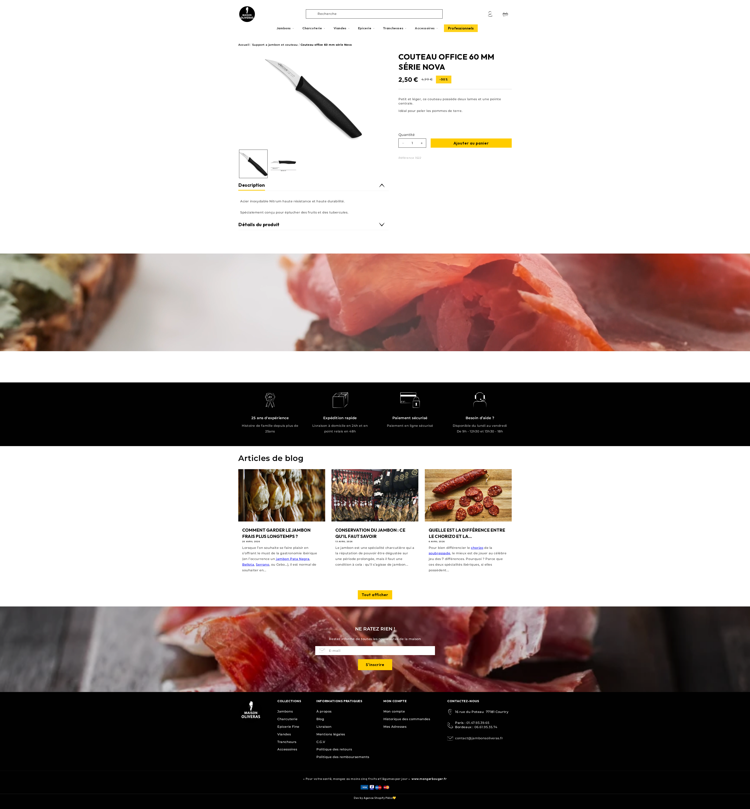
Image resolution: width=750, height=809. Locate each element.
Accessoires (287, 749)
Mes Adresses (394, 727)
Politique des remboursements (342, 757)
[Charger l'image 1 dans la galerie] (253, 164)
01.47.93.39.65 (477, 723)
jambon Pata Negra (292, 559)
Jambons (285, 711)
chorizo (477, 548)
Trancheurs (286, 742)
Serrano (262, 564)
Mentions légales (330, 734)
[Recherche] (312, 14)
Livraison (323, 727)
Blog (320, 719)
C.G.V (320, 742)
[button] (285, 28)
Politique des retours (334, 749)
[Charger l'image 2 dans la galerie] (283, 164)
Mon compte (394, 711)
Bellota (248, 564)
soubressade (439, 553)
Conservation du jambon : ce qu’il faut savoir (370, 533)
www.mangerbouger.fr (429, 779)
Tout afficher (375, 594)
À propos (324, 711)
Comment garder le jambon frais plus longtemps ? (276, 533)
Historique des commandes (406, 719)
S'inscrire (375, 664)
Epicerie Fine (288, 727)
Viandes (284, 734)
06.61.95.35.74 (485, 727)
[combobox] (374, 14)
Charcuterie (287, 719)
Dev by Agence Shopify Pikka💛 (375, 798)
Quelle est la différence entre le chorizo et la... (467, 533)
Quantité (406, 135)
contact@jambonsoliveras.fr (479, 738)
